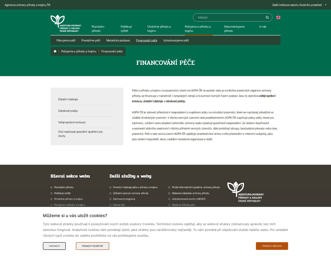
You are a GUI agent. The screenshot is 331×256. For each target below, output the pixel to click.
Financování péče (146, 40)
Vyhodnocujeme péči (176, 40)
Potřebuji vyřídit (62, 193)
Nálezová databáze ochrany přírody (190, 193)
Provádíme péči (90, 40)
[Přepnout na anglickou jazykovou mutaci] (278, 17)
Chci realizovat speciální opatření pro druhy (80, 133)
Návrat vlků (119, 204)
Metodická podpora (118, 40)
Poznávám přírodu (63, 187)
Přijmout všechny (272, 246)
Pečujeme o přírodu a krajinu (69, 204)
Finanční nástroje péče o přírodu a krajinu (135, 187)
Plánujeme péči (66, 40)
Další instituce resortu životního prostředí (297, 5)
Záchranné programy (124, 198)
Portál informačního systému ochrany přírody (196, 187)
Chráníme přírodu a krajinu (68, 198)
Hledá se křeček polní (183, 204)
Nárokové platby (68, 110)
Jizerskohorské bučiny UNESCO (189, 198)
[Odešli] (267, 17)
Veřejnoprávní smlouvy (72, 122)
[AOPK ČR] (55, 51)
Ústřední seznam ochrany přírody (130, 193)
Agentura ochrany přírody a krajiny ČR (27, 5)
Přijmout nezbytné (92, 246)
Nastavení (54, 246)
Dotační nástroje (68, 99)
